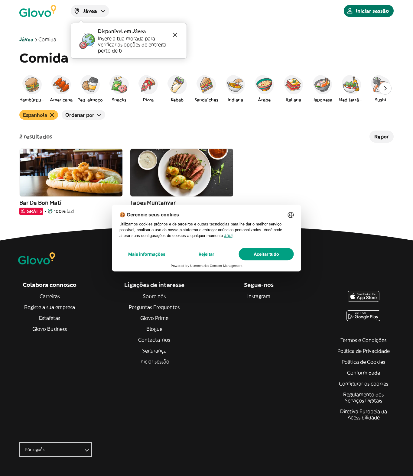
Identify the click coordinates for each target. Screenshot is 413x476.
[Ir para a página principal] (37, 11)
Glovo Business (49, 329)
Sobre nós (154, 296)
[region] (206, 88)
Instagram (258, 296)
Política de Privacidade (363, 351)
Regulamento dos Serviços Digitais (363, 397)
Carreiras (50, 296)
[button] (32, 88)
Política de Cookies (363, 362)
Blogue (154, 329)
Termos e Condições (363, 340)
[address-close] (175, 35)
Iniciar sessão (154, 361)
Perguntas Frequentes (154, 307)
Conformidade (363, 373)
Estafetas (49, 318)
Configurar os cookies (363, 383)
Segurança (154, 351)
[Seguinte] (385, 88)
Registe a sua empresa (49, 307)
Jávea (26, 39)
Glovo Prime (154, 318)
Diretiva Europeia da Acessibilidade (363, 414)
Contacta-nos (154, 340)
